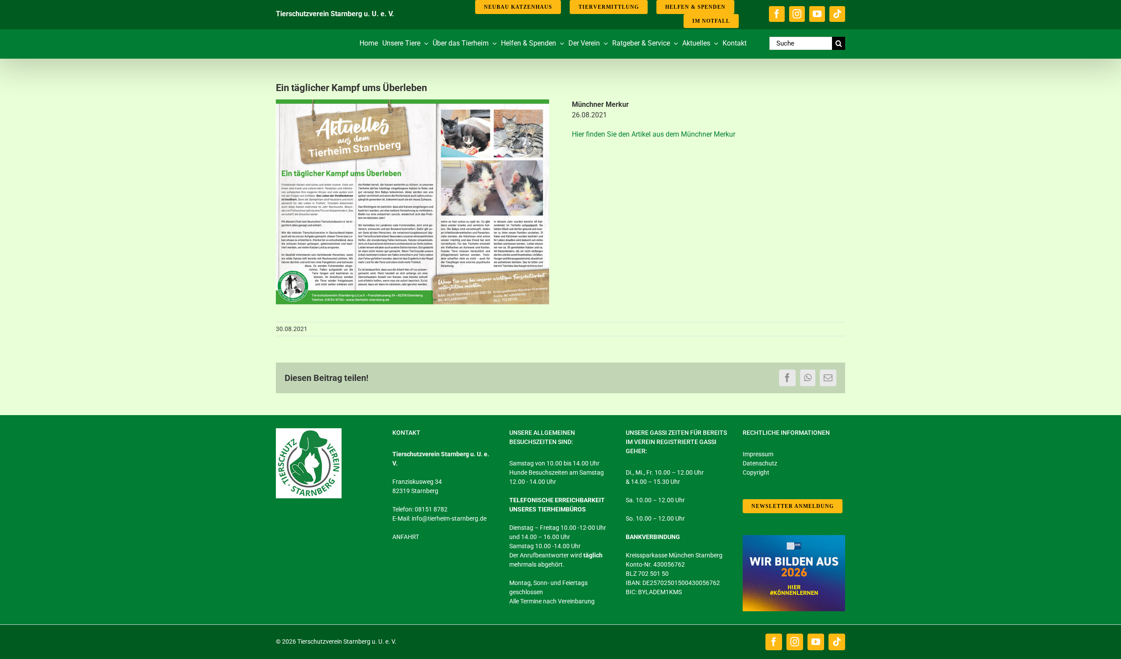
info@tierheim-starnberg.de (449, 518)
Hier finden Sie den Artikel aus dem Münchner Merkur (653, 134)
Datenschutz (760, 463)
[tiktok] (837, 14)
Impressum (758, 454)
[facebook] (777, 14)
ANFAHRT (405, 536)
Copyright (756, 472)
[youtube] (817, 14)
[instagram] (797, 14)
